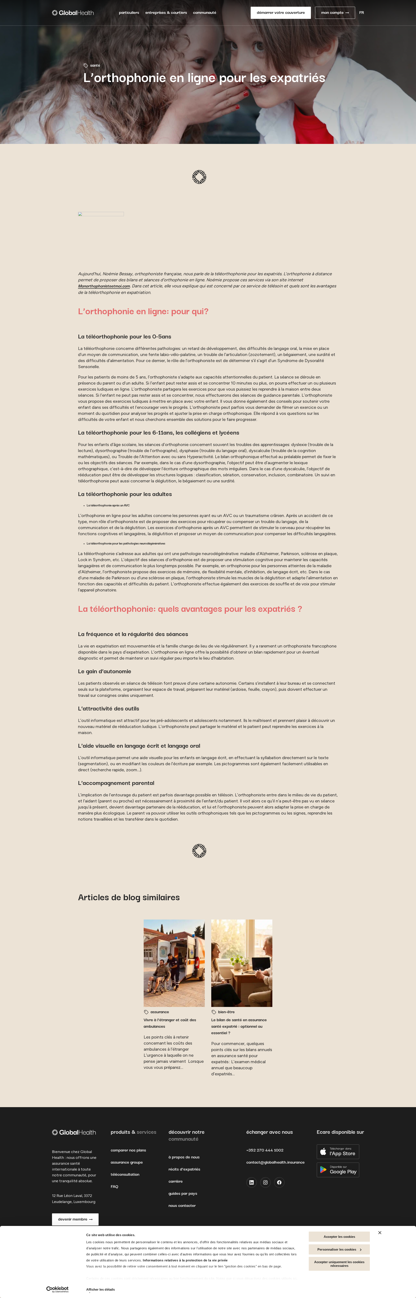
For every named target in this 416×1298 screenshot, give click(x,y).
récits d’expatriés (184, 1169)
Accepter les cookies (339, 1236)
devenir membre (72, 1219)
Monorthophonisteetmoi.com (104, 286)
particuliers (129, 13)
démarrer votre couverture (281, 13)
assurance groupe (127, 1162)
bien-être (226, 1012)
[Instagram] (265, 1182)
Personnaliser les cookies (336, 1249)
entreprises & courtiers (166, 13)
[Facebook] (279, 1182)
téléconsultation (125, 1174)
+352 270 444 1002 (264, 1150)
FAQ (114, 1187)
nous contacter (182, 1206)
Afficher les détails (100, 1289)
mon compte (332, 13)
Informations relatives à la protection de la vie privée (185, 1260)
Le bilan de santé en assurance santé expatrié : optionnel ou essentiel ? (239, 1026)
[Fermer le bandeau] (379, 1232)
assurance (160, 1012)
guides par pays (183, 1194)
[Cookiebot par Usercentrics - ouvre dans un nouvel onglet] (57, 1289)
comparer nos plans (128, 1150)
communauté (204, 13)
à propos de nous (184, 1157)
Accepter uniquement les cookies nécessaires (339, 1263)
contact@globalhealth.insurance (275, 1162)
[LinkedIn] (251, 1182)
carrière (176, 1181)
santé (95, 65)
